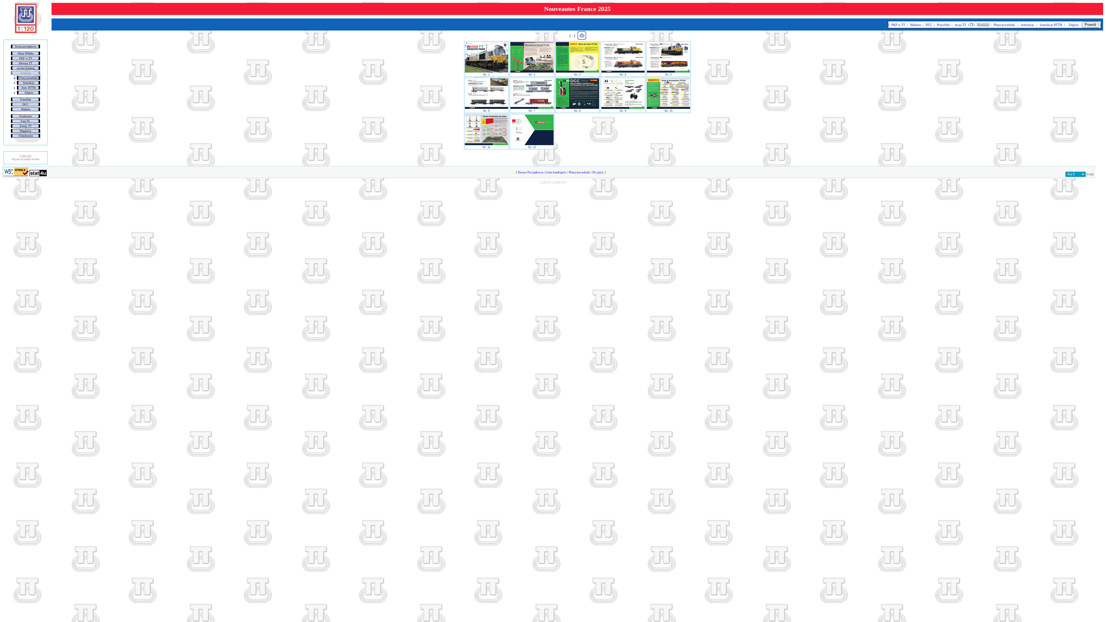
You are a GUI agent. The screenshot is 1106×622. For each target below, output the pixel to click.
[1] (486, 71)
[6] (486, 108)
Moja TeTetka (25, 53)
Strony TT (26, 126)
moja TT (960, 24)
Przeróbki (25, 99)
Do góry (598, 172)
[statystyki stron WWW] (38, 175)
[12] (532, 144)
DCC (25, 104)
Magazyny (25, 130)
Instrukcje (28, 82)
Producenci (25, 116)
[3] (577, 71)
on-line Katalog (26, 68)
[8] (577, 108)
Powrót (1090, 24)
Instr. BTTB (29, 87)
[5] (668, 71)
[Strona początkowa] (26, 32)
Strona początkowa (25, 46)
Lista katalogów (556, 172)
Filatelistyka (25, 135)
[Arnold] (581, 38)
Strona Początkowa (530, 172)
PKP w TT (25, 58)
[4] (623, 71)
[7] (532, 108)
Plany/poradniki (28, 77)
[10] (668, 108)
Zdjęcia (28, 92)
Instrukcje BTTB (1051, 24)
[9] (623, 108)
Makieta (25, 109)
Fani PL (25, 121)
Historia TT (25, 63)
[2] (532, 71)
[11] (486, 144)
